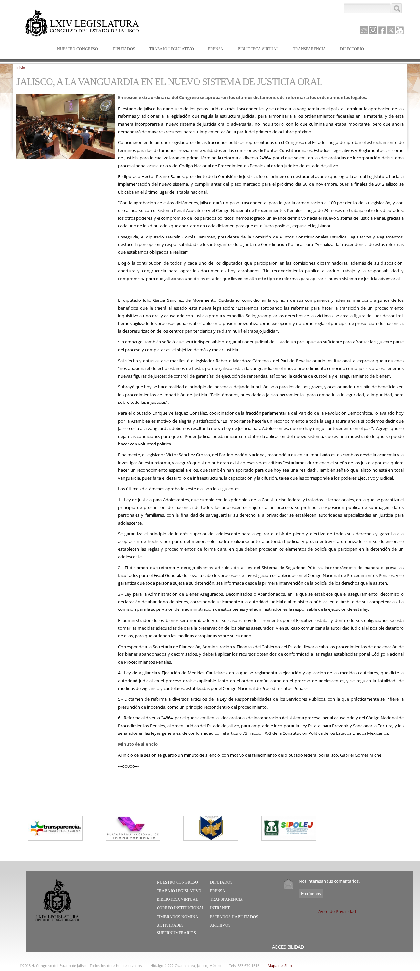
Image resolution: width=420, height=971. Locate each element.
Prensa (212, 49)
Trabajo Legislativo (168, 49)
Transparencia (309, 49)
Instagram (373, 30)
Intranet (220, 908)
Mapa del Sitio (280, 965)
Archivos (220, 925)
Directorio (352, 49)
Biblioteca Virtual (255, 49)
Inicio (20, 67)
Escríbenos (311, 893)
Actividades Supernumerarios (176, 929)
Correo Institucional (180, 908)
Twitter (391, 30)
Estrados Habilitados (234, 917)
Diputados (120, 49)
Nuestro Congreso (74, 49)
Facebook (382, 30)
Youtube (400, 30)
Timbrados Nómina (177, 917)
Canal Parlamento (364, 30)
